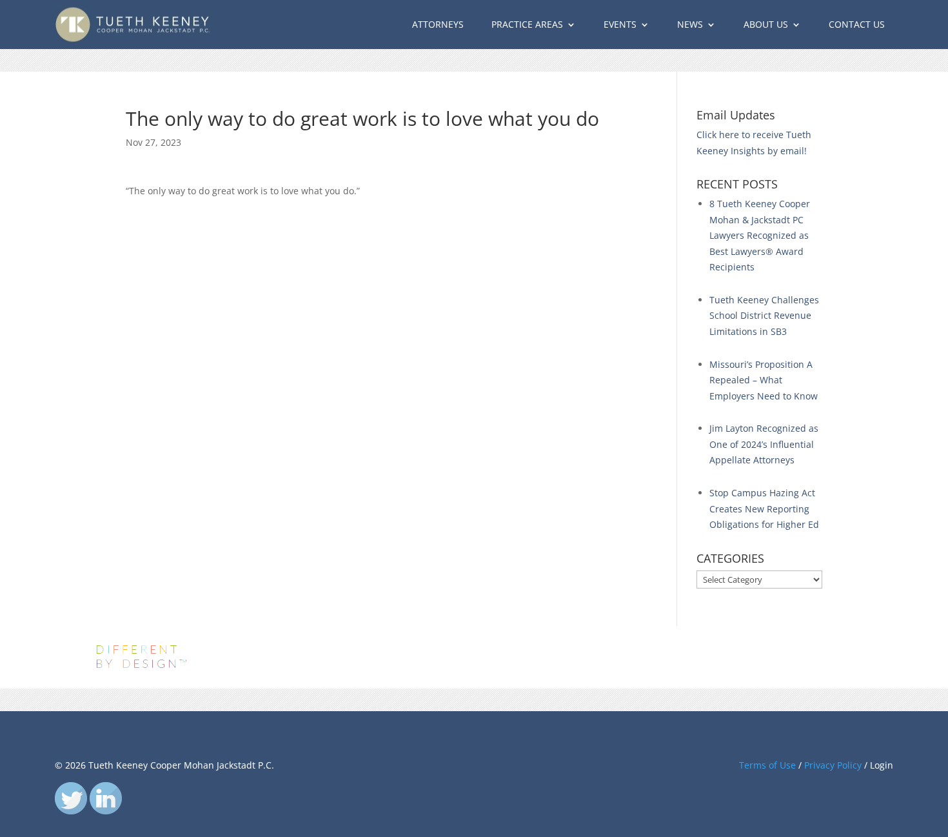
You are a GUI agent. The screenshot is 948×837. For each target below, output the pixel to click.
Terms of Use (767, 765)
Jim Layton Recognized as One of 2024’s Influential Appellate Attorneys (763, 444)
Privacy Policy (833, 765)
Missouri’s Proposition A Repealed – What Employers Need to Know (763, 380)
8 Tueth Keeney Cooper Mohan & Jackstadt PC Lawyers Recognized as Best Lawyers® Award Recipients (759, 235)
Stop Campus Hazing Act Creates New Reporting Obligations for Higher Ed (764, 508)
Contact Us (857, 24)
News (690, 24)
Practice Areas (527, 24)
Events (620, 24)
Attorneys (438, 24)
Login (881, 765)
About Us (766, 24)
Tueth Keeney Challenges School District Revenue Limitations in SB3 (764, 316)
